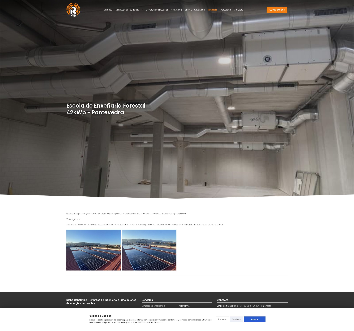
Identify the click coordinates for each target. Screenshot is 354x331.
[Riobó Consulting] (73, 10)
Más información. (154, 322)
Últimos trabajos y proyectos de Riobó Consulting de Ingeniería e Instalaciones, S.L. (103, 213)
